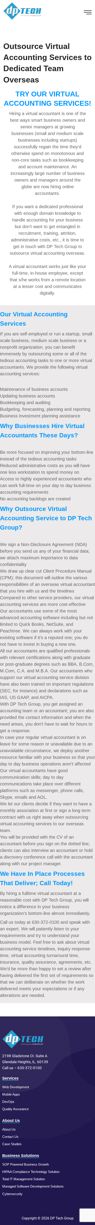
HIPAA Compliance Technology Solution (30, 1172)
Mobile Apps (11, 1094)
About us (9, 1129)
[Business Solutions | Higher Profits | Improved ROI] (22, 11)
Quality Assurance (15, 1109)
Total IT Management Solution (23, 1179)
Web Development (15, 1087)
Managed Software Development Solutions (33, 1186)
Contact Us (10, 1137)
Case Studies (12, 1144)
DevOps (8, 1102)
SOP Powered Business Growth (25, 1164)
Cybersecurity (12, 1194)
